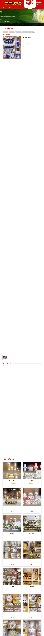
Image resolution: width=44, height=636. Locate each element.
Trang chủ (3, 4)
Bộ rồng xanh (31, 612)
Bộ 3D (32, 559)
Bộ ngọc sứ (32, 480)
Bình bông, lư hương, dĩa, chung (29, 32)
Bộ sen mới (12, 559)
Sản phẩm (19, 4)
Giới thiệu (11, 4)
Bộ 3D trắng (31, 533)
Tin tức (2, 7)
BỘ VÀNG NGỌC (12, 480)
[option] (4, 357)
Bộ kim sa (32, 586)
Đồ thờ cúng (19, 32)
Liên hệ (9, 7)
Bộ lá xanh (12, 533)
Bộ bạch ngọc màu (12, 612)
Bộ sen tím (12, 586)
